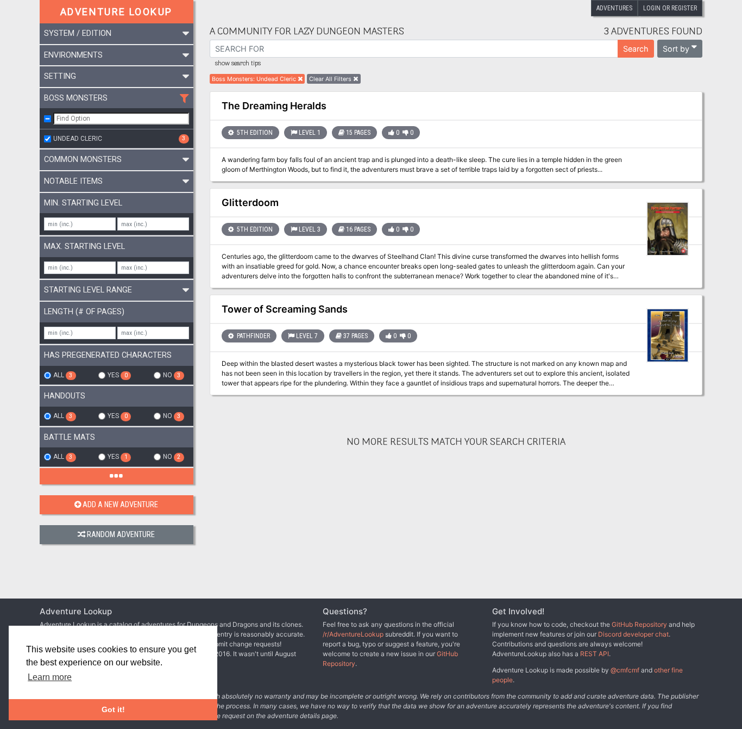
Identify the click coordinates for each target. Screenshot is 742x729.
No (171, 375)
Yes (117, 375)
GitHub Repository (639, 624)
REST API (594, 654)
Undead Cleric (119, 138)
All (62, 375)
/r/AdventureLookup (353, 634)
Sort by (676, 48)
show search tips (238, 63)
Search (636, 48)
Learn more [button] (50, 677)
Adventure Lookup (116, 11)
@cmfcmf (625, 670)
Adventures (614, 8)
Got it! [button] (113, 709)
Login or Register (670, 8)
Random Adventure (121, 534)
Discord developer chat (633, 634)
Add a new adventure (120, 504)
